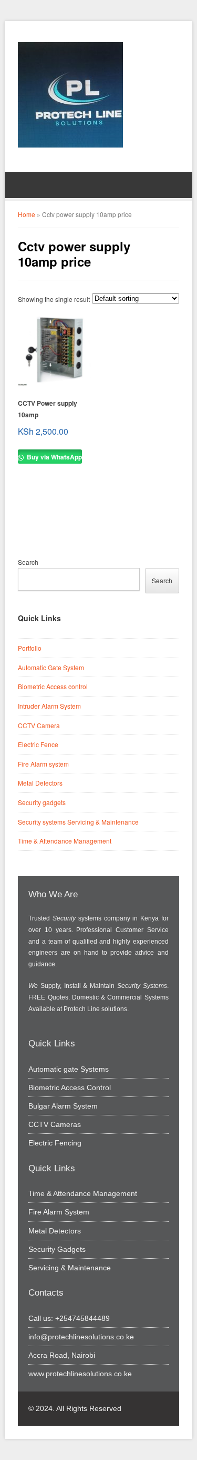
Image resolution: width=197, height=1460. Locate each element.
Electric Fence (38, 744)
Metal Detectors (40, 782)
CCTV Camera (39, 725)
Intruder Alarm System (49, 705)
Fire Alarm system (43, 763)
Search (28, 561)
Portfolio (30, 647)
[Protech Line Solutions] (70, 95)
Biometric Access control (53, 686)
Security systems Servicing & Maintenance (78, 821)
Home (26, 214)
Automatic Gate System (51, 667)
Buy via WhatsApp (53, 457)
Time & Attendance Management (64, 840)
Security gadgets (42, 802)
